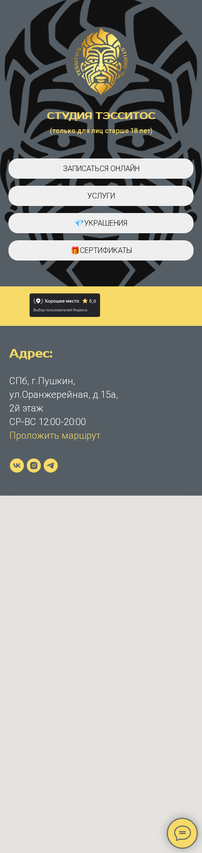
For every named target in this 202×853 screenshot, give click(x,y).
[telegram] (51, 465)
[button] (101, 196)
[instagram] (34, 465)
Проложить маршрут (55, 435)
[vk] (17, 465)
